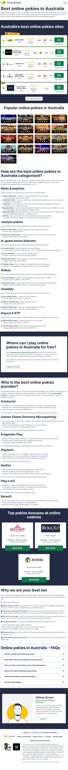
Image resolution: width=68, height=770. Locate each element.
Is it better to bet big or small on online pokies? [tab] (20, 676)
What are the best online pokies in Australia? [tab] (19, 654)
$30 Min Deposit (27, 54)
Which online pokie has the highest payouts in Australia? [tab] (23, 659)
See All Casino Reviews (33, 98)
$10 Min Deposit (30, 66)
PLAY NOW (59, 39)
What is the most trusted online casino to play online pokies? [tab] (25, 665)
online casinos (60, 391)
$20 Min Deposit (30, 42)
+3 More (45, 42)
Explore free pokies (13, 367)
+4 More (45, 78)
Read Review (59, 44)
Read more (43, 719)
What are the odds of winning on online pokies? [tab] (20, 671)
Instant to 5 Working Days (33, 89)
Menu (65, 2)
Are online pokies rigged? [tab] (13, 682)
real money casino (50, 616)
